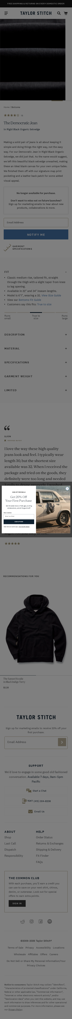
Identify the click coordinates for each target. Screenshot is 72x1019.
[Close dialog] (67, 488)
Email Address (8, 513)
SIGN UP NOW (19, 521)
